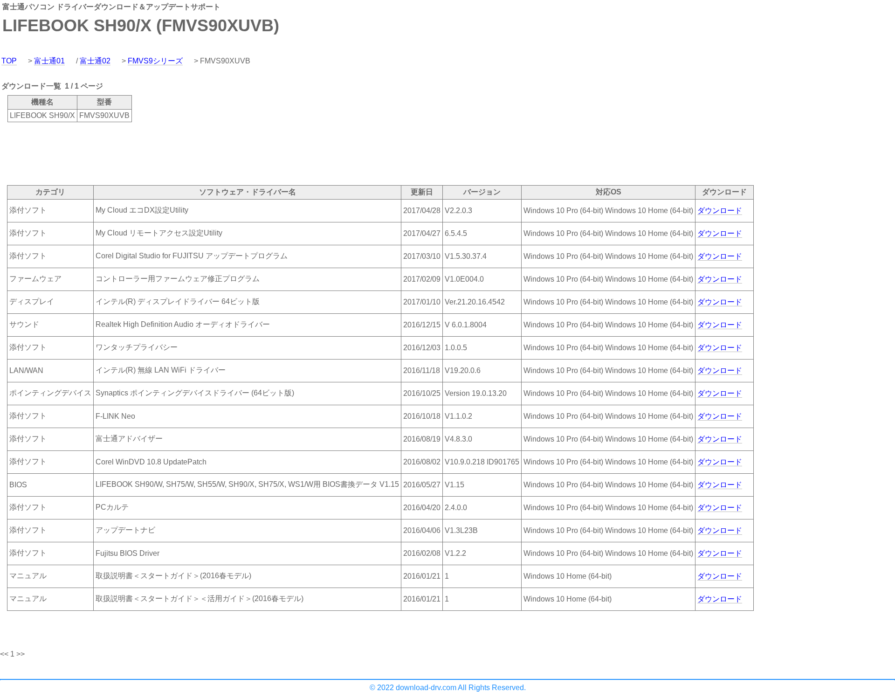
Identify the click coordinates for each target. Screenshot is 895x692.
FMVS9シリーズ (155, 61)
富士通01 (49, 61)
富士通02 (95, 61)
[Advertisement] (169, 153)
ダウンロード (719, 211)
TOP (9, 61)
